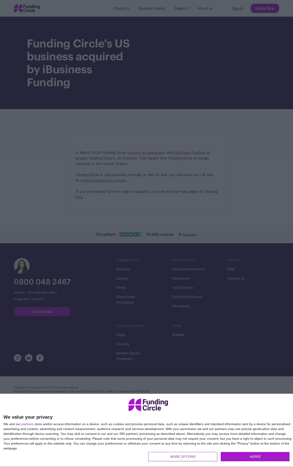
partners (28, 424)
